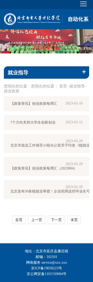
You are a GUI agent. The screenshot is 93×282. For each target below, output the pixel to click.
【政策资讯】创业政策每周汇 (33, 104)
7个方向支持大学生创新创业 (33, 122)
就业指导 (77, 86)
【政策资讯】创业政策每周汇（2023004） (43, 168)
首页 (63, 86)
